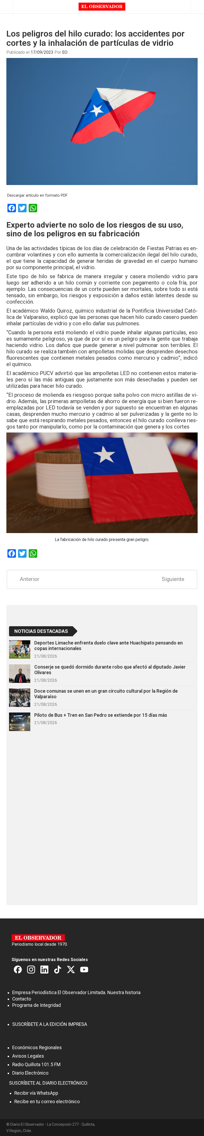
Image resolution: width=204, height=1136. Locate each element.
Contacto (21, 999)
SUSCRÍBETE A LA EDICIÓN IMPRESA (49, 1024)
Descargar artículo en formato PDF (37, 195)
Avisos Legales (28, 1056)
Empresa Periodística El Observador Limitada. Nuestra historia (76, 992)
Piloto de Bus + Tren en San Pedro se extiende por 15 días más (100, 715)
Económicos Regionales (37, 1047)
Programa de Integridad (36, 1005)
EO (64, 52)
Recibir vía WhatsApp (36, 1093)
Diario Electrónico (30, 1073)
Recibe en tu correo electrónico (47, 1101)
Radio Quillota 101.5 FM (36, 1064)
